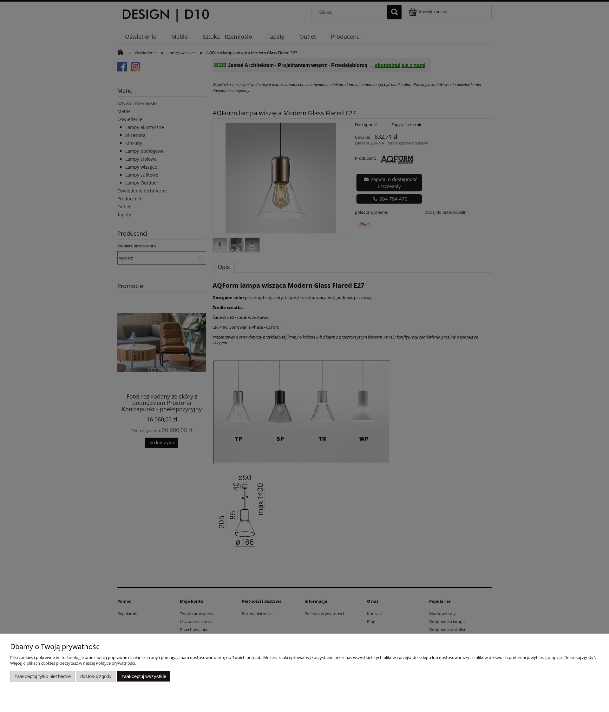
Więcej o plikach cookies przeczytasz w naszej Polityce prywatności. (73, 663)
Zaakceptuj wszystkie (143, 676)
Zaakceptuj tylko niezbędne (43, 676)
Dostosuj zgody (96, 676)
